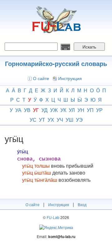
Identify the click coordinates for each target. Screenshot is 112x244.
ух (51, 119)
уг (36, 110)
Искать (89, 46)
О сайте (41, 78)
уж (54, 110)
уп (90, 110)
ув (27, 110)
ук (63, 110)
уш (69, 119)
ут (42, 119)
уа (18, 110)
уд (44, 110)
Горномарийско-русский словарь (56, 63)
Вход (82, 204)
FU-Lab (53, 217)
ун (80, 110)
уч (60, 119)
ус (33, 119)
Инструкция (70, 78)
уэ (79, 119)
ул (72, 110)
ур (99, 110)
